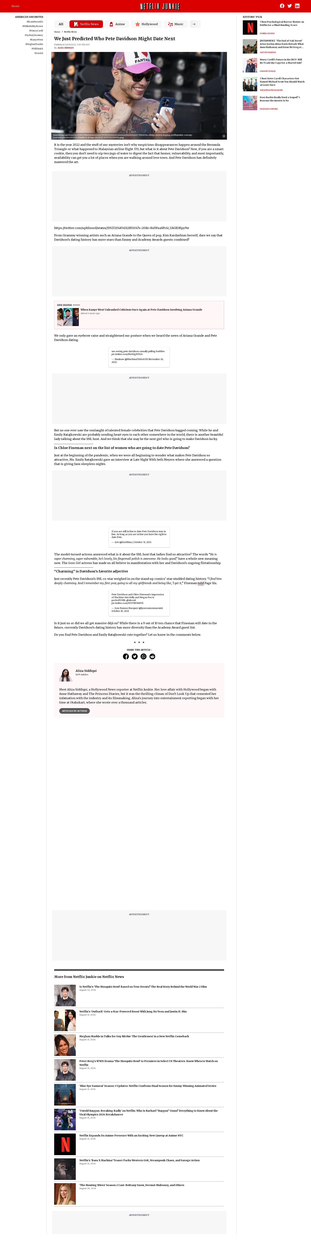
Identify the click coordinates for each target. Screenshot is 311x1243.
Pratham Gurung (269, 109)
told (201, 583)
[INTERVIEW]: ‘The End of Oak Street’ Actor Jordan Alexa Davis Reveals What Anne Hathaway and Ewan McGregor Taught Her (282, 44)
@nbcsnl (131, 600)
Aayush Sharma (268, 52)
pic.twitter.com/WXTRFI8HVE (127, 603)
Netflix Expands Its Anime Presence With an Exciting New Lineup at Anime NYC (131, 1135)
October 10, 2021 (120, 611)
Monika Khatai (267, 33)
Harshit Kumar (268, 71)
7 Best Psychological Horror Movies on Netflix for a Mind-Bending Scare (282, 23)
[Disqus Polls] (139, 765)
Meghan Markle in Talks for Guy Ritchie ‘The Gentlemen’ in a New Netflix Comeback (134, 1036)
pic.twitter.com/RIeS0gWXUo (127, 354)
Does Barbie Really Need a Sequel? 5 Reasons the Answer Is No (280, 99)
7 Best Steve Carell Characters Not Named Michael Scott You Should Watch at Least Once (282, 81)
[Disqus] (139, 862)
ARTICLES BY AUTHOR (74, 711)
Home (15, 6)
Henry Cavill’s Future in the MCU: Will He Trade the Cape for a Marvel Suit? (281, 61)
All (61, 24)
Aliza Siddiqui (66, 48)
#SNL (123, 600)
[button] (225, 136)
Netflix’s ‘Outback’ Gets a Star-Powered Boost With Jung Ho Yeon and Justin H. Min (133, 1011)
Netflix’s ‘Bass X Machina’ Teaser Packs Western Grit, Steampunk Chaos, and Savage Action (139, 1160)
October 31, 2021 (142, 542)
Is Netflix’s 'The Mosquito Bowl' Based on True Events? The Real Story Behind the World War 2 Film (143, 986)
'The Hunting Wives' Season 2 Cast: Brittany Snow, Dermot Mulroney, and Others (131, 1185)
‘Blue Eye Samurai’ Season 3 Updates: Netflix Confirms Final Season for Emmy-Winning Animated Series (147, 1086)
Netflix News (70, 32)
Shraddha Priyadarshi (271, 90)
